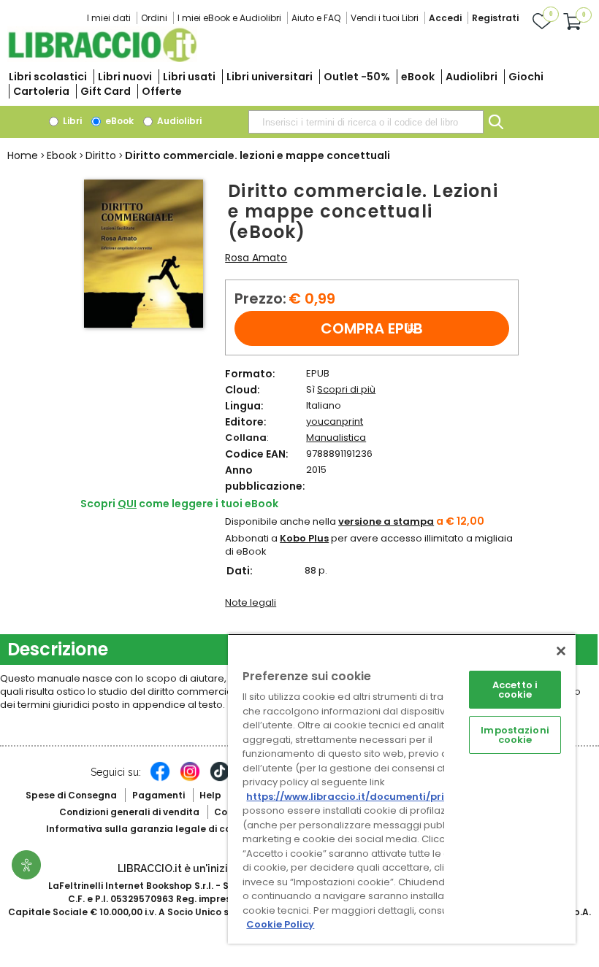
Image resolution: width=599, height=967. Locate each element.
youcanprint (334, 421)
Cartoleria (41, 91)
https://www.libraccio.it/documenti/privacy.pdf (367, 797)
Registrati (495, 18)
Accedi (445, 18)
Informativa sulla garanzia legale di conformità (159, 828)
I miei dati (109, 18)
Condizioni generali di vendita (129, 812)
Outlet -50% (357, 76)
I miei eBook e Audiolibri (229, 18)
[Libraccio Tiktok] (220, 779)
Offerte (162, 91)
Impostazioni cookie (515, 735)
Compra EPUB (372, 328)
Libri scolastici (48, 76)
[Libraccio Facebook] (160, 779)
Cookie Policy (280, 924)
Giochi (525, 76)
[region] (402, 788)
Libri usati (189, 76)
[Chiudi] (561, 651)
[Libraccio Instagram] (190, 779)
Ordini (154, 18)
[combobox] (366, 122)
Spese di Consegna (71, 795)
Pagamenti (158, 795)
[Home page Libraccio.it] (102, 59)
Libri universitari (269, 76)
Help (210, 795)
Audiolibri (471, 76)
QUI (127, 503)
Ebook (62, 155)
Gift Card (105, 91)
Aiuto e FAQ (315, 18)
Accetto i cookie (515, 689)
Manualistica (336, 437)
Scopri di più (346, 389)
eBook (418, 76)
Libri (71, 121)
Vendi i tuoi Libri (385, 18)
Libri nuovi (125, 76)
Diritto (100, 155)
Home (22, 155)
